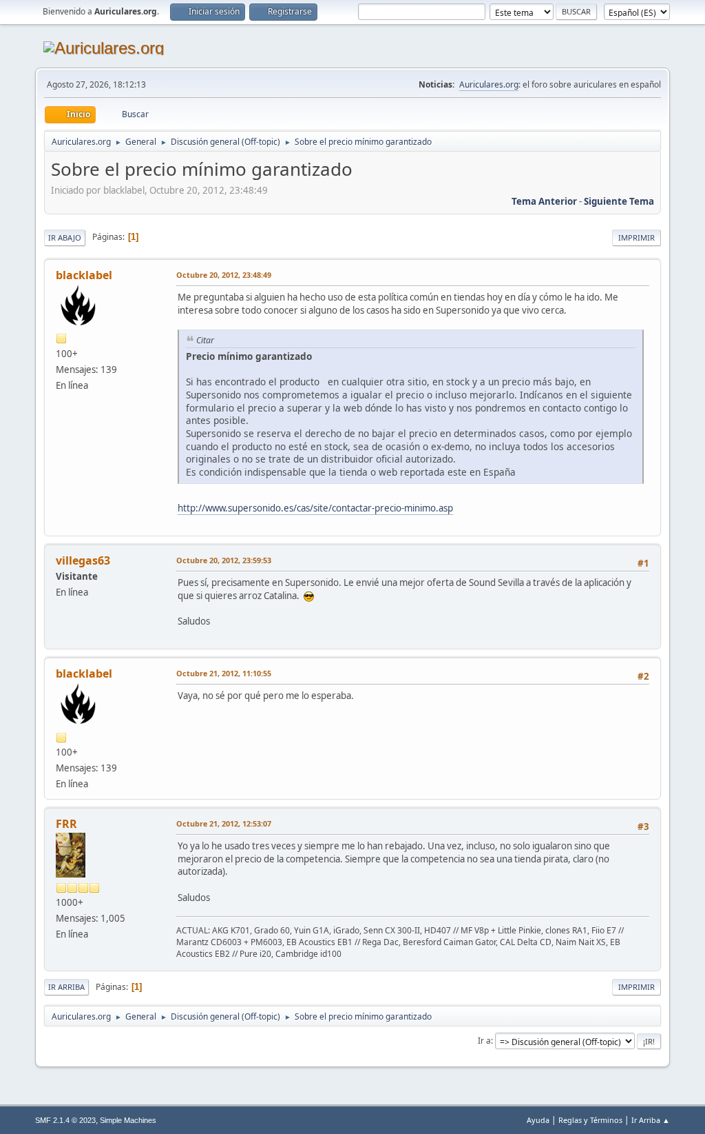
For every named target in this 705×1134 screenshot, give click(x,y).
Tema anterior (544, 201)
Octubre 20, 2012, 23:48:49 (223, 275)
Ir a (484, 1040)
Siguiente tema (619, 201)
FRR (66, 823)
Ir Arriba (66, 987)
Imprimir (636, 237)
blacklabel (84, 275)
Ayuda (538, 1120)
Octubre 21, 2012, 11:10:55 (223, 673)
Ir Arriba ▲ (650, 1120)
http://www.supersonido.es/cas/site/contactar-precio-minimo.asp (315, 508)
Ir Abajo (64, 237)
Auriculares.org (488, 84)
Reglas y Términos (590, 1120)
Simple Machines (128, 1120)
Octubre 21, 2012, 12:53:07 (223, 823)
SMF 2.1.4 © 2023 (65, 1120)
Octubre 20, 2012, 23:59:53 (223, 560)
